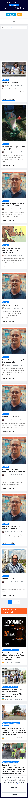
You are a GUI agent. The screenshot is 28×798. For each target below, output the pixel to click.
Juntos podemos (9, 579)
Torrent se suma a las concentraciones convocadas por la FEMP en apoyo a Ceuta (13, 692)
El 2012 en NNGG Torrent (13, 417)
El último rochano (10, 305)
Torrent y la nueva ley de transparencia (13, 361)
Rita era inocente (11, 27)
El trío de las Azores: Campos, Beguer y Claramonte (11, 250)
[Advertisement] (14, 44)
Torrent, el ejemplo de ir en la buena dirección (13, 204)
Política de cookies (20, 783)
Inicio (3, 27)
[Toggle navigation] (14, 21)
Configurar (14, 794)
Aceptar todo (14, 787)
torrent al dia (8, 662)
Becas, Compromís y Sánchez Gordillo (11, 527)
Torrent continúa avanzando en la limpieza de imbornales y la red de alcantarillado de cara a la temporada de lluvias (13, 769)
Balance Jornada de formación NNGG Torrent (13, 470)
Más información (8, 99)
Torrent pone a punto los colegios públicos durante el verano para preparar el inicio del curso (14, 731)
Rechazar (14, 791)
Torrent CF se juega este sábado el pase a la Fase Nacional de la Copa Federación (13, 656)
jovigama (7, 85)
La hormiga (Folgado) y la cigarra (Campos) (13, 148)
